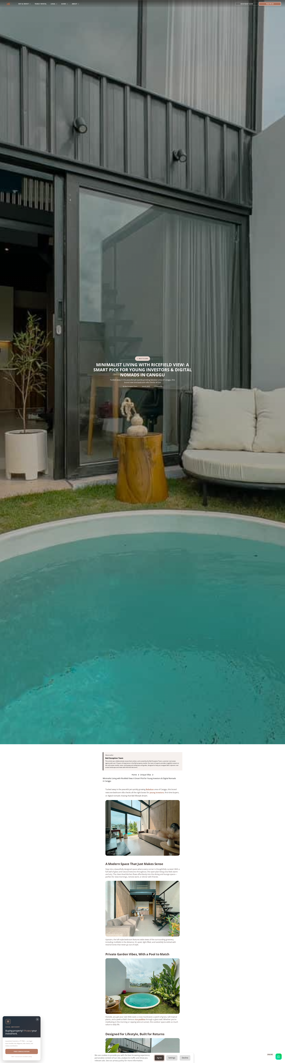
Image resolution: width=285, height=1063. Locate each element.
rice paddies (140, 1019)
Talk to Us (270, 4)
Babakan (150, 789)
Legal (53, 4)
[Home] (8, 4)
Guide (63, 4)
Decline (185, 1058)
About (74, 4)
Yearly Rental (41, 4)
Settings (171, 1058)
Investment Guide (246, 4)
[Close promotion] (37, 1019)
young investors (157, 792)
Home (134, 774)
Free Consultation (21, 1051)
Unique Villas (145, 774)
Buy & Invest (23, 4)
